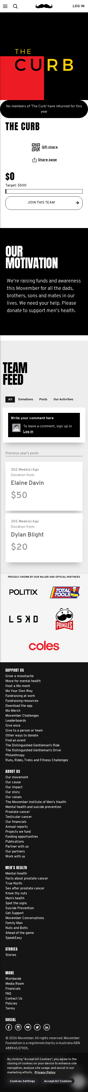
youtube (27, 1027)
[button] (5, 6)
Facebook (8, 1027)
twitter (37, 1027)
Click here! (18, 1027)
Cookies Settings (22, 1081)
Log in (28, 432)
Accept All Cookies (58, 1081)
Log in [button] (78, 6)
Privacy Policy (45, 1072)
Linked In (46, 1027)
